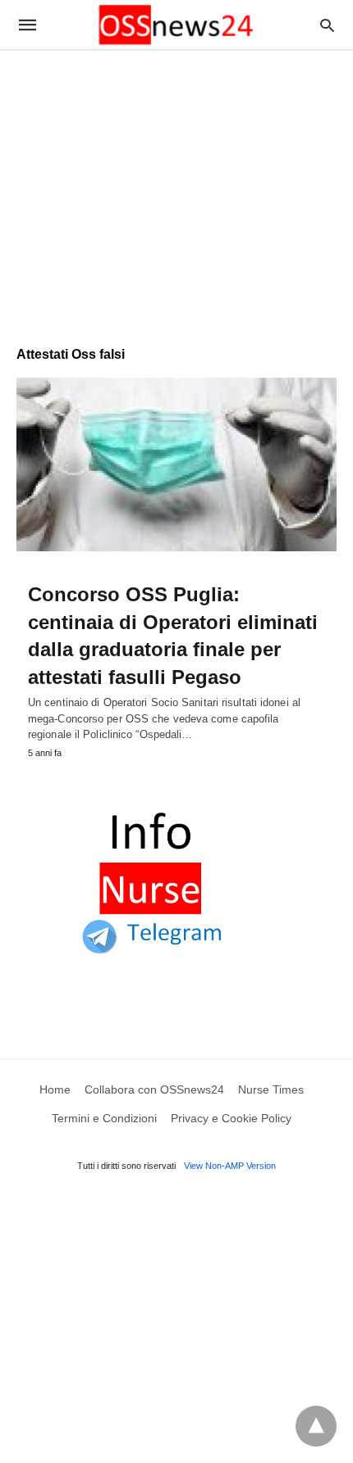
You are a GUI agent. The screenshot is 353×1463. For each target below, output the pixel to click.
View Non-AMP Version (230, 1166)
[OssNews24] (176, 25)
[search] (327, 25)
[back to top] (316, 1426)
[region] (176, 190)
